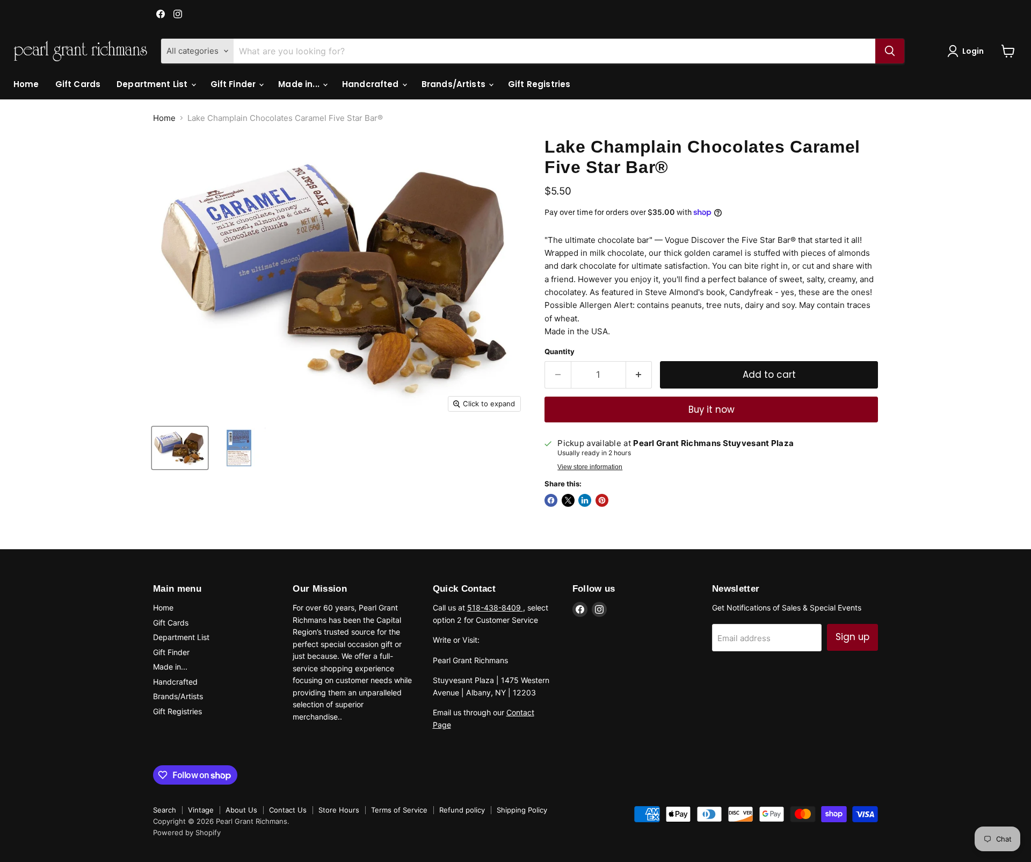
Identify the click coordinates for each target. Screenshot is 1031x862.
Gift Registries (539, 84)
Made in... (300, 84)
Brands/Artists (455, 84)
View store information (589, 467)
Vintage (201, 810)
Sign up (852, 636)
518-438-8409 (495, 607)
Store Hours (338, 810)
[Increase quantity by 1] (639, 375)
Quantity (559, 352)
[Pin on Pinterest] (602, 500)
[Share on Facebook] (550, 500)
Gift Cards (78, 84)
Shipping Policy (522, 810)
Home (26, 84)
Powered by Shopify (187, 832)
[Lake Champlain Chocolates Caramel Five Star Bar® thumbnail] (180, 448)
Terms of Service (399, 810)
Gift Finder (234, 84)
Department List (153, 84)
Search (164, 810)
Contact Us (288, 810)
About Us (241, 810)
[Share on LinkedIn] (584, 500)
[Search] (889, 51)
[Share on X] (568, 500)
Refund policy (462, 810)
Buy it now (711, 409)
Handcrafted (371, 84)
